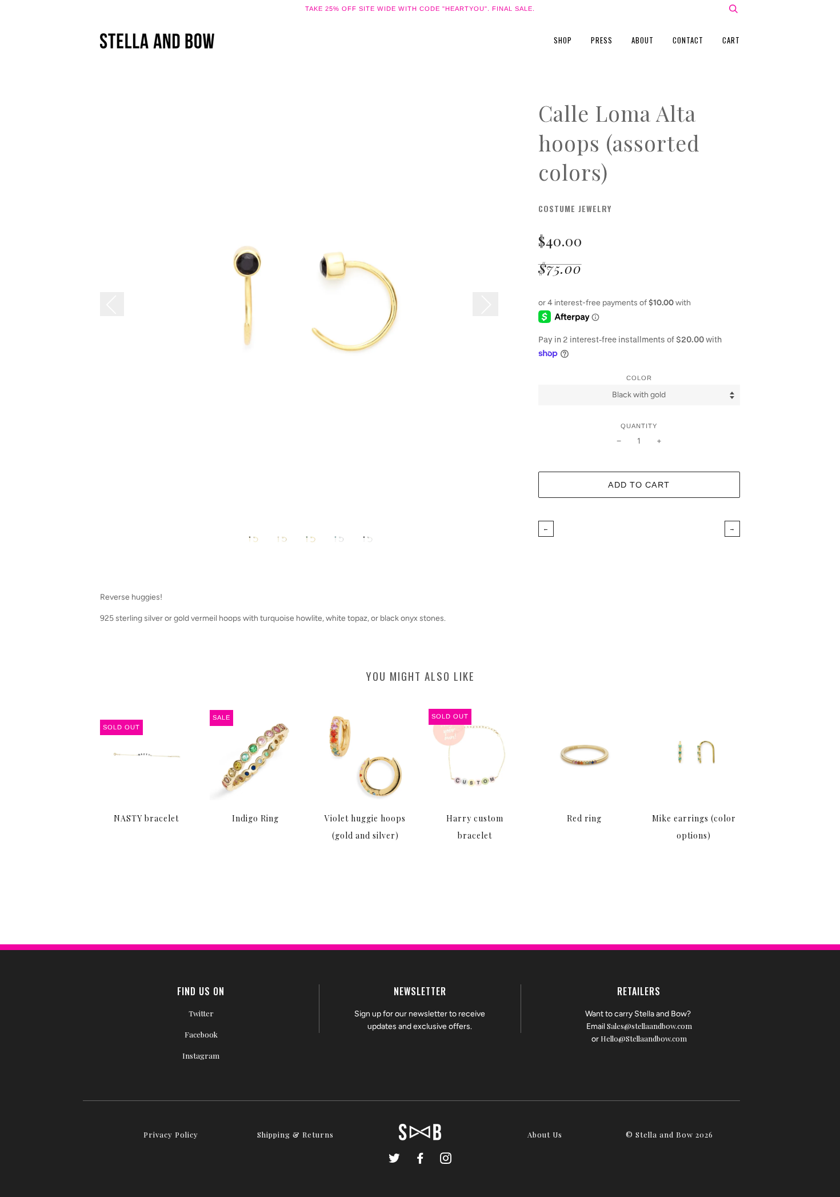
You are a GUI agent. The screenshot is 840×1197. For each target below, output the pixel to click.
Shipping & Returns (295, 1134)
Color (639, 377)
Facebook (201, 1034)
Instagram (200, 1055)
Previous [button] (117, 304)
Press (602, 40)
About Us (544, 1134)
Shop (563, 40)
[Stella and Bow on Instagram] (446, 1159)
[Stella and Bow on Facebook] (420, 1159)
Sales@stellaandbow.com (649, 1026)
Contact (688, 40)
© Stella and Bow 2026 (669, 1134)
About (642, 40)
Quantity (639, 425)
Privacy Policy (170, 1134)
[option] (310, 309)
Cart (731, 40)
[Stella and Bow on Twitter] (395, 1159)
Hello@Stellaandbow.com (644, 1038)
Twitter (201, 1013)
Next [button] (485, 304)
